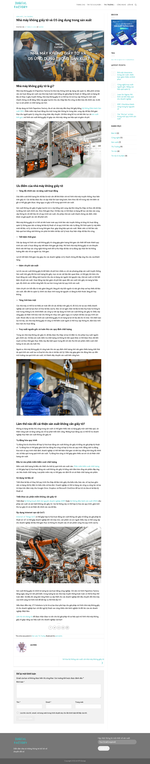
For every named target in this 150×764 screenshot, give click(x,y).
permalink (58, 636)
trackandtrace (130, 59)
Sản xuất (19, 16)
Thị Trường (109, 5)
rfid (115, 59)
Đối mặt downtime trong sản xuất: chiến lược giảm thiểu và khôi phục (126, 75)
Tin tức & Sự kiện (94, 5)
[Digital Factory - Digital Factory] (22, 5)
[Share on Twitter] (54, 628)
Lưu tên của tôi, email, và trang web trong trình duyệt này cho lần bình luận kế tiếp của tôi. (53, 713)
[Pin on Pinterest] (63, 628)
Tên (18, 702)
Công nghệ (121, 5)
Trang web (79, 702)
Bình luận (20, 682)
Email (48, 702)
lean (112, 59)
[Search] (136, 5)
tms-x (124, 59)
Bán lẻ (113, 133)
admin (41, 27)
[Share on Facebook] (50, 628)
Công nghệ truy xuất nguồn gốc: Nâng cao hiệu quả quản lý (125, 86)
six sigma (119, 59)
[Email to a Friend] (59, 628)
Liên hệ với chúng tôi (24, 616)
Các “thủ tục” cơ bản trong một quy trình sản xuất (126, 116)
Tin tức (114, 151)
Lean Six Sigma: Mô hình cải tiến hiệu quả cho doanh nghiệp (125, 96)
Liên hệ (130, 5)
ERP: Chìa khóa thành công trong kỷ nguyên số (126, 106)
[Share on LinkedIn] (67, 628)
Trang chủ (80, 5)
